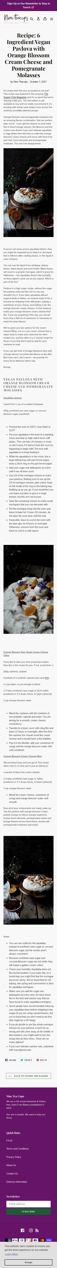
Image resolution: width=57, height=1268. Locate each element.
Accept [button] (28, 1262)
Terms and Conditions (17, 1148)
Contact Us (12, 1173)
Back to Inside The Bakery (30, 1076)
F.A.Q (9, 1140)
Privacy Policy (13, 1157)
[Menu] (51, 18)
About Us (11, 1165)
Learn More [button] (11, 1254)
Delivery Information (16, 1181)
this (46, 678)
